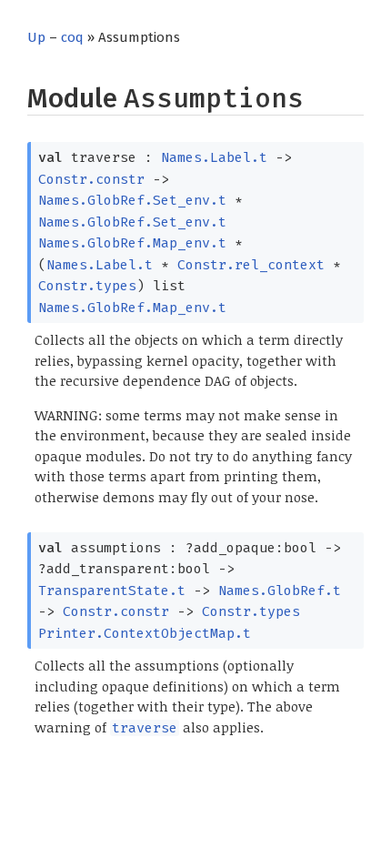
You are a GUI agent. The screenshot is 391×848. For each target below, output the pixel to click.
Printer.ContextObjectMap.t (144, 633)
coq (72, 37)
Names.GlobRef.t (279, 590)
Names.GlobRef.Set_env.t (132, 200)
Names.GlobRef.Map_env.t (132, 243)
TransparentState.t (111, 590)
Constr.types (87, 286)
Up (36, 37)
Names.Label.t (214, 157)
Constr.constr (91, 179)
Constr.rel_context (251, 265)
